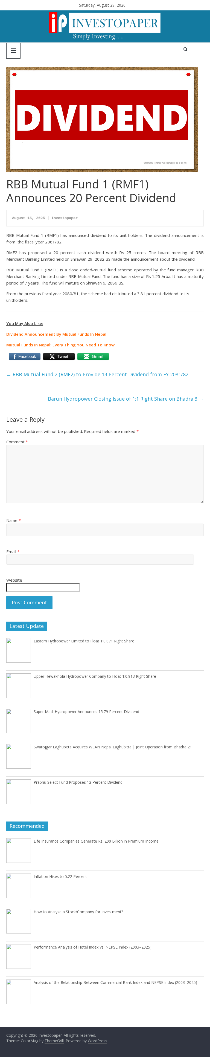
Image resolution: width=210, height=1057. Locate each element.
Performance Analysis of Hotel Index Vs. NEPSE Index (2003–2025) (92, 947)
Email (12, 551)
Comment (17, 441)
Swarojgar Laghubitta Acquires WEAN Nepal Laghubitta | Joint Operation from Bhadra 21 (113, 746)
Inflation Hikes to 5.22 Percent (60, 876)
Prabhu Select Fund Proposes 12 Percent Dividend (78, 782)
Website (14, 580)
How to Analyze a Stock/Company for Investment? (78, 911)
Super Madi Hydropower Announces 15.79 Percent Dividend (86, 711)
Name (13, 520)
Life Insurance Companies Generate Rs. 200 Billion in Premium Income (96, 841)
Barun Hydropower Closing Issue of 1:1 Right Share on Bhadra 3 (126, 398)
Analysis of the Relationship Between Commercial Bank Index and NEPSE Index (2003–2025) (115, 982)
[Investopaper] (105, 14)
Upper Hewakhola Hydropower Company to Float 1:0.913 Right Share (95, 676)
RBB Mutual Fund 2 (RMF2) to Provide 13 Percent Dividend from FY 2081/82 (97, 374)
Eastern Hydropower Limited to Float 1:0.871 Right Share (84, 641)
